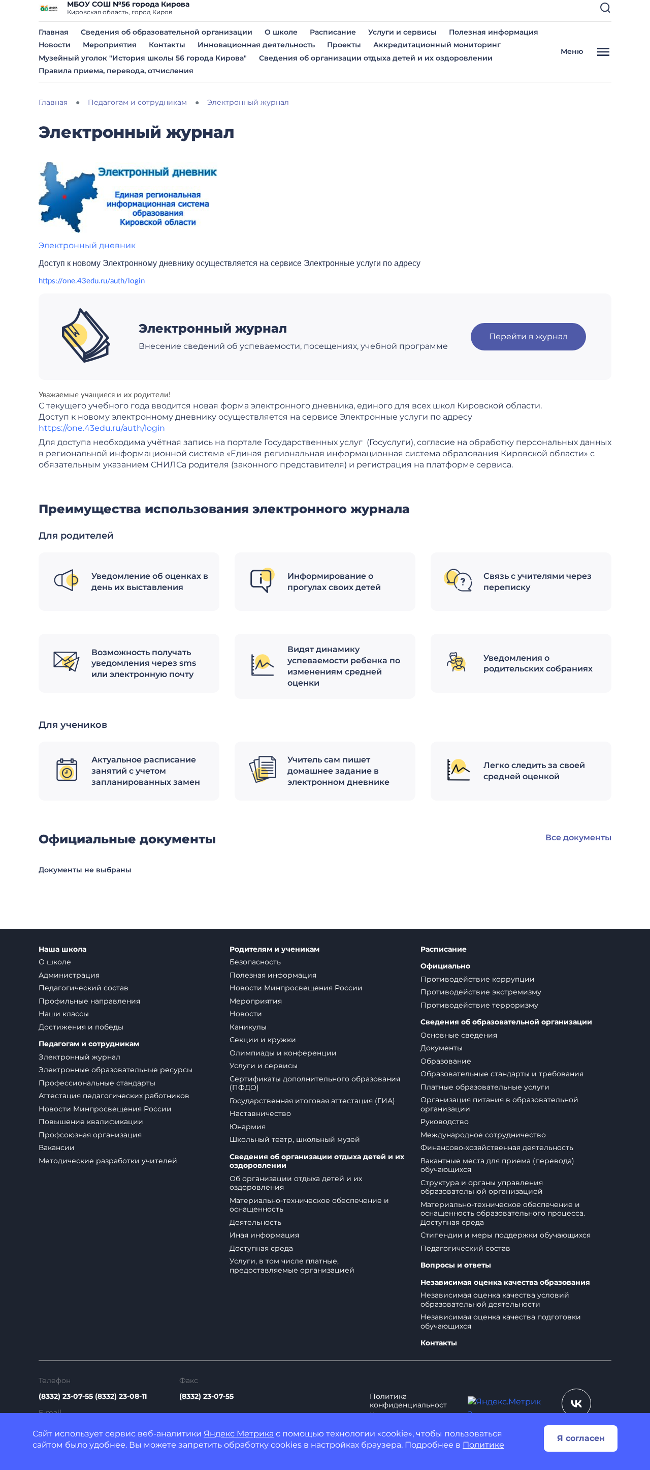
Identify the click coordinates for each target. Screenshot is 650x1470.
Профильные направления (89, 1001)
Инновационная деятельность (256, 44)
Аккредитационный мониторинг (437, 44)
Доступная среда (261, 1248)
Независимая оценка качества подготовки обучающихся (500, 1321)
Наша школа (62, 949)
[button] (605, 8)
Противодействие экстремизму (480, 991)
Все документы (578, 837)
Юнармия (248, 1126)
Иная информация (264, 1235)
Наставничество (260, 1113)
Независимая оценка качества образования (505, 1282)
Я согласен (581, 1438)
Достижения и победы (81, 1027)
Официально (445, 966)
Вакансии (57, 1147)
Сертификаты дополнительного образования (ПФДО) (315, 1083)
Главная (54, 32)
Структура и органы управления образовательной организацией (481, 1187)
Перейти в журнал (528, 336)
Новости (55, 44)
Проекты (344, 44)
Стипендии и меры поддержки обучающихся (505, 1235)
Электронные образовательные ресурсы (115, 1069)
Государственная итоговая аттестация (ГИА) (312, 1100)
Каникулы (248, 1027)
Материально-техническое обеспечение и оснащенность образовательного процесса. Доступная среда (502, 1213)
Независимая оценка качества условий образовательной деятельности (494, 1299)
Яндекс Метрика (239, 1433)
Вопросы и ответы (455, 1265)
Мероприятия (110, 44)
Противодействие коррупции (477, 979)
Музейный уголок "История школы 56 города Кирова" (143, 58)
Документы (441, 1047)
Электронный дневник (87, 245)
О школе (281, 32)
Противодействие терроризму (479, 1005)
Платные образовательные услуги (484, 1087)
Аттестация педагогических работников (114, 1095)
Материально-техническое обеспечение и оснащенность (309, 1205)
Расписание (333, 32)
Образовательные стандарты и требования (501, 1073)
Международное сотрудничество (483, 1134)
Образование (445, 1061)
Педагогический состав (83, 987)
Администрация (69, 975)
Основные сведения (458, 1035)
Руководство (444, 1121)
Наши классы (64, 1013)
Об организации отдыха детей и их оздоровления (296, 1183)
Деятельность (255, 1222)
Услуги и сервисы (402, 32)
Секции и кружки (263, 1039)
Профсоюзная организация (90, 1134)
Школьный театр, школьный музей (295, 1139)
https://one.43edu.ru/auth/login (92, 281)
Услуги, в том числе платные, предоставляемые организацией (292, 1265)
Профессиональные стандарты (97, 1082)
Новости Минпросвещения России (105, 1108)
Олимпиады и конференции (283, 1052)
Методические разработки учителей (108, 1160)
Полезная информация (493, 32)
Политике (483, 1445)
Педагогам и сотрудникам (89, 1044)
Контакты (167, 44)
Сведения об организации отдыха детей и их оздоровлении (376, 58)
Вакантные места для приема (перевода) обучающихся (497, 1165)
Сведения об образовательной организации (166, 32)
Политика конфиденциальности (408, 1405)
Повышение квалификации (91, 1121)
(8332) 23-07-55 (206, 1396)
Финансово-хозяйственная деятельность (496, 1147)
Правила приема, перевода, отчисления (116, 70)
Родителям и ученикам (274, 949)
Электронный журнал (79, 1057)
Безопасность (255, 961)
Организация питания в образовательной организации (499, 1104)
